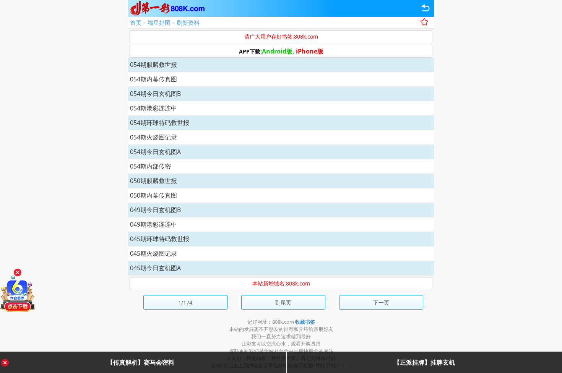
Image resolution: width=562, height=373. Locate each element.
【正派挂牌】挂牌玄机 (424, 362)
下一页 (381, 302)
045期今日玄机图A (155, 268)
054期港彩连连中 (153, 108)
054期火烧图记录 (153, 137)
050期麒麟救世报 (153, 181)
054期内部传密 (150, 166)
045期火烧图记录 (153, 253)
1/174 (185, 302)
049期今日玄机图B (155, 210)
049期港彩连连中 (153, 224)
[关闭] (17, 272)
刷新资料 (188, 22)
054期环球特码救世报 (159, 122)
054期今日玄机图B (155, 93)
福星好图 (159, 22)
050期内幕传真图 (153, 195)
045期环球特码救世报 (159, 239)
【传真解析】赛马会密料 (140, 362)
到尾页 (283, 302)
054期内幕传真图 (153, 79)
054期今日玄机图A (155, 152)
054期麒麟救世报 (153, 64)
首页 (135, 22)
